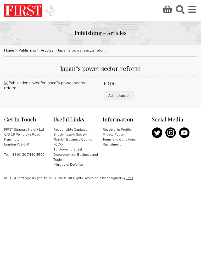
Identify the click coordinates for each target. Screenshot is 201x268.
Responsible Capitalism (71, 129)
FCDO (58, 144)
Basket (167, 11)
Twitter (157, 132)
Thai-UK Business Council (73, 139)
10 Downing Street (67, 149)
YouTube (184, 132)
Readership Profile (117, 129)
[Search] (180, 11)
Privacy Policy (113, 134)
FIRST (23, 10)
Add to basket (119, 96)
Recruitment (112, 144)
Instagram (170, 132)
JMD (129, 178)
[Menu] (192, 11)
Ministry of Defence (68, 164)
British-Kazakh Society (70, 134)
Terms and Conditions (119, 139)
